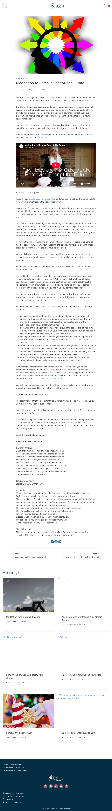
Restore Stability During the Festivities (81, 675)
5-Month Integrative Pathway (13, 767)
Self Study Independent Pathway (14, 770)
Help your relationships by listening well (80, 555)
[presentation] (28, 595)
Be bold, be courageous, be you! (78, 733)
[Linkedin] (66, 786)
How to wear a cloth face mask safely (30, 555)
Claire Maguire (29, 90)
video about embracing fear (43, 199)
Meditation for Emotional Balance (23, 617)
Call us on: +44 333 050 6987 (15, 796)
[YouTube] (61, 786)
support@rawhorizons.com (14, 793)
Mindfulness (21, 78)
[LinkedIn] (56, 541)
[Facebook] (52, 541)
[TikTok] (56, 786)
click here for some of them (49, 378)
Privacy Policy (9, 799)
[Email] (59, 541)
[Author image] (19, 90)
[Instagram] (51, 786)
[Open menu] (4, 5)
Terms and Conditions (13, 802)
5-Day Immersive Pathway (12, 764)
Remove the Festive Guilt (19, 733)
